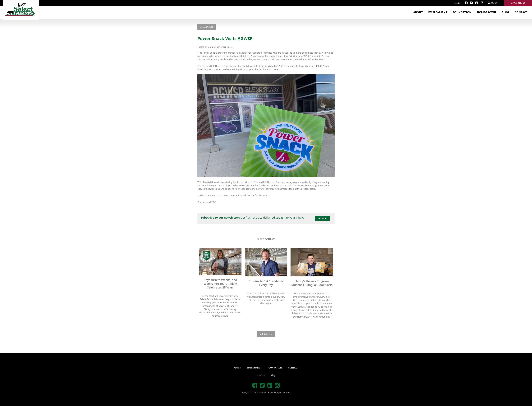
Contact (521, 12)
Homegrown (486, 12)
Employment (437, 12)
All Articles (206, 27)
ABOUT (237, 367)
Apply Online (518, 3)
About (418, 12)
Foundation (462, 12)
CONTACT (293, 367)
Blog (505, 12)
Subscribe (322, 218)
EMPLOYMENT (254, 367)
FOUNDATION (275, 367)
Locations (457, 3)
